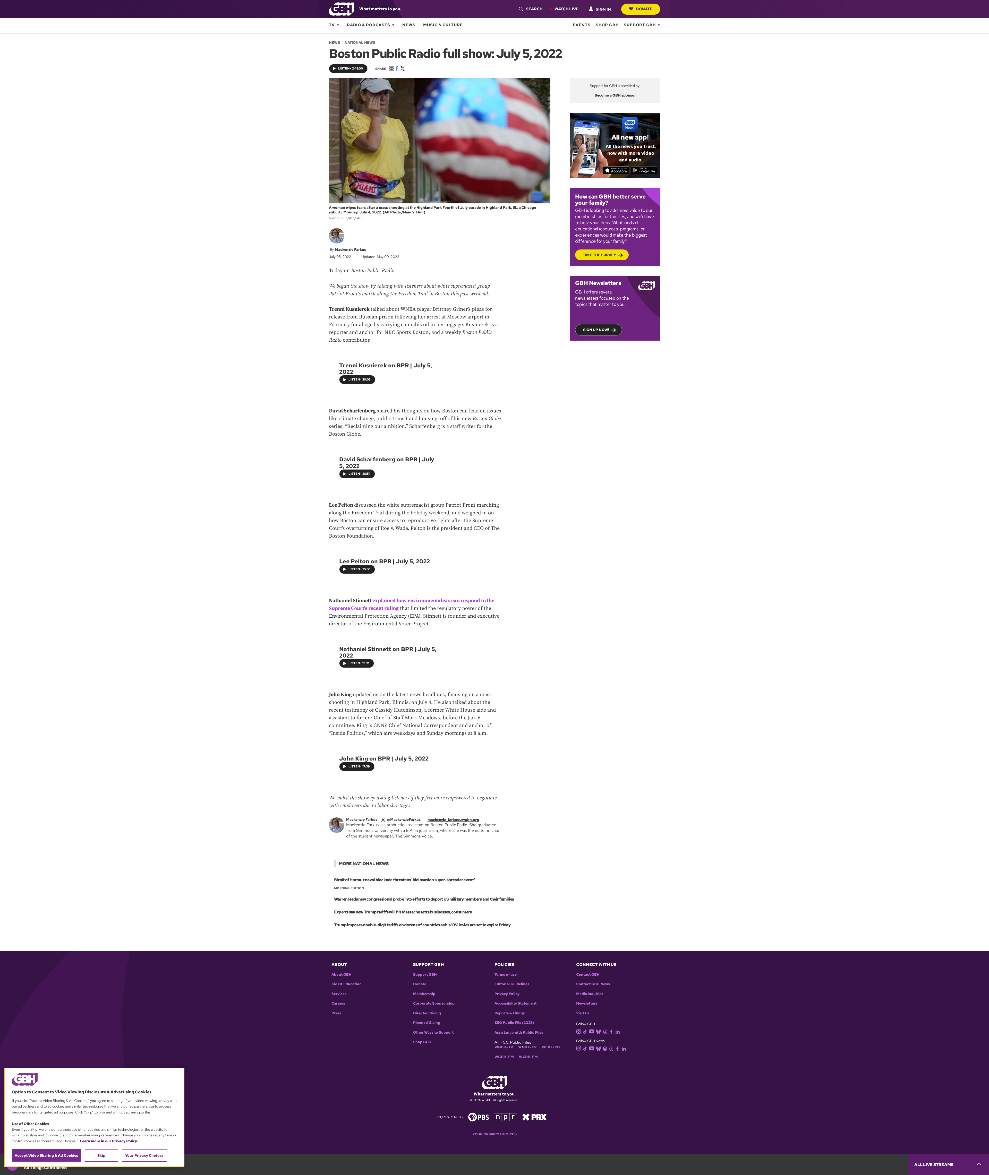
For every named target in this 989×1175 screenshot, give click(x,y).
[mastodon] (605, 1048)
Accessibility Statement (515, 1003)
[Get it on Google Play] (644, 170)
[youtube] (591, 1031)
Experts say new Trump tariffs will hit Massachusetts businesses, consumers (403, 912)
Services (338, 994)
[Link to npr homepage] (505, 1116)
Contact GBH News (593, 984)
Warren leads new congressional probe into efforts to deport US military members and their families (424, 899)
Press (336, 1013)
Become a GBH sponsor (615, 95)
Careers (338, 1003)
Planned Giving (426, 1023)
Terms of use (505, 974)
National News (360, 42)
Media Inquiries (589, 994)
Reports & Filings (509, 1013)
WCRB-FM (528, 1057)
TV (332, 24)
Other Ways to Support (433, 1032)
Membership (424, 994)
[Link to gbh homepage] (341, 8)
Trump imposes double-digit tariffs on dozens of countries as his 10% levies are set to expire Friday (422, 925)
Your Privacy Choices (494, 1134)
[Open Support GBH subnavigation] (659, 24)
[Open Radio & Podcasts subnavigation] (393, 24)
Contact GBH (588, 974)
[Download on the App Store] (616, 170)
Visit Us (582, 1013)
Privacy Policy (506, 994)
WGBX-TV (527, 1047)
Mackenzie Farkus (350, 249)
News (408, 24)
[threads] (605, 1031)
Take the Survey (599, 255)
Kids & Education (346, 984)
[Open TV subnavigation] (338, 24)
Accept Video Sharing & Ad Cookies (46, 1155)
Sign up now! (596, 329)
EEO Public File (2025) (514, 1023)
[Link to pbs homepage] (478, 1116)
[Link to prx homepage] (534, 1116)
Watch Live (566, 8)
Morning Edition (349, 888)
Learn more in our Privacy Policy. (109, 1141)
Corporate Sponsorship (434, 1003)
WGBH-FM (504, 1057)
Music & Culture (443, 24)
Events (582, 24)
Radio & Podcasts (368, 24)
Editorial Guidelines (511, 984)
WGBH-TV (503, 1047)
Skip (101, 1155)
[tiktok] (585, 1031)
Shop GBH (607, 24)
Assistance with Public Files (518, 1032)
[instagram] (578, 1031)
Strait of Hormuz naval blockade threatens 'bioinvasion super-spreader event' (404, 880)
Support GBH (640, 24)
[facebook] (611, 1031)
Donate (644, 8)
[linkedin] (617, 1031)
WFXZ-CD (551, 1047)
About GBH (341, 974)
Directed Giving (427, 1013)
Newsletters (586, 1003)
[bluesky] (598, 1031)
